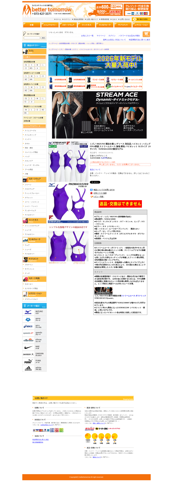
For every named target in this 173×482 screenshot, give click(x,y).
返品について (95, 170)
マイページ (101, 36)
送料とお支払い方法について (114, 40)
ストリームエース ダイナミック (133, 296)
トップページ (53, 43)
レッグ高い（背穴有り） (96, 43)
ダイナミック (98, 49)
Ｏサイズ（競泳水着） (78, 43)
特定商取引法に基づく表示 (139, 40)
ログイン (112, 36)
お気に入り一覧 (87, 36)
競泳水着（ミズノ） (72, 49)
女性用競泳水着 (64, 43)
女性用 (106, 49)
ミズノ (61, 49)
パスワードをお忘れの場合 (129, 36)
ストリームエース (86, 49)
